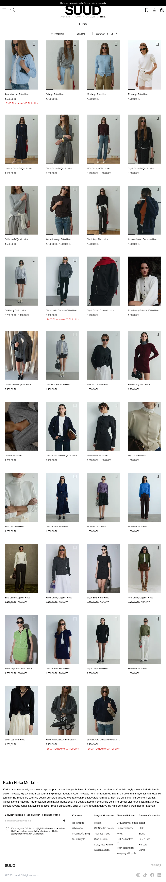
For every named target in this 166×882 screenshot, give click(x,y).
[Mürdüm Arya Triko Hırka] (103, 139)
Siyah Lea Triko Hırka (15, 739)
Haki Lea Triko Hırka (138, 668)
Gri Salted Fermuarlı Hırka (58, 384)
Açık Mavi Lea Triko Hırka (17, 94)
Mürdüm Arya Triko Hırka (99, 168)
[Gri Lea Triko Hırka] (21, 426)
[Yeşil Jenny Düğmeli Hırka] (144, 568)
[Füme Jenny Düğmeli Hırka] (62, 568)
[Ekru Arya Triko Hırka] (144, 65)
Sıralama (81, 34)
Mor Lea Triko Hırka (96, 526)
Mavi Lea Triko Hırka (138, 526)
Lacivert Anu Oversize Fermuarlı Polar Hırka (103, 739)
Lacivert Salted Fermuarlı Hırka (142, 239)
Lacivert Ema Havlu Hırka (58, 668)
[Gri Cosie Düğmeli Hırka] (21, 210)
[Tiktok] (145, 875)
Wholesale (77, 828)
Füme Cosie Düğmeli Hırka (59, 168)
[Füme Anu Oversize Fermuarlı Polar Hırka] (62, 710)
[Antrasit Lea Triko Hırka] (103, 355)
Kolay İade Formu (103, 844)
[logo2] (10, 865)
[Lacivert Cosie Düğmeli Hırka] (21, 139)
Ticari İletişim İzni (125, 847)
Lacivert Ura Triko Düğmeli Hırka (61, 455)
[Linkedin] (159, 875)
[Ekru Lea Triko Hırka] (21, 497)
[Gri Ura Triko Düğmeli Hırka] (21, 355)
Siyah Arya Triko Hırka (97, 239)
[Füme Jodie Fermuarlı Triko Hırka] (62, 281)
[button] (8, 89)
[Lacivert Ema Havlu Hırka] (62, 639)
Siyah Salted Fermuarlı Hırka (100, 310)
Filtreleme (59, 34)
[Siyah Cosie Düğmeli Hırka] (144, 139)
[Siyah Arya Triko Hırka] (103, 210)
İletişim (97, 822)
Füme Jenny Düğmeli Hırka (59, 597)
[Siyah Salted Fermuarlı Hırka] (103, 281)
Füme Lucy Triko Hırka (98, 455)
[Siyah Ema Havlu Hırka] (103, 568)
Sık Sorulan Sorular (104, 828)
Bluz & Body (145, 839)
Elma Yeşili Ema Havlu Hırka (18, 668)
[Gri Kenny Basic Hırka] (21, 281)
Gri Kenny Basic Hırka (15, 310)
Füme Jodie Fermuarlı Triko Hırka (61, 310)
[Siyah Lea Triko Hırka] (21, 710)
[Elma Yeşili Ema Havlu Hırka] (21, 639)
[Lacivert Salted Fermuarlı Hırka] (144, 210)
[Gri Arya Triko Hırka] (62, 65)
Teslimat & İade (102, 833)
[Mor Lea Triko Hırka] (103, 497)
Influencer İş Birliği (81, 833)
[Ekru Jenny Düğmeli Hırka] (21, 568)
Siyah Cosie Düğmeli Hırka (141, 168)
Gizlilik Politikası (125, 828)
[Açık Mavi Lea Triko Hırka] (21, 65)
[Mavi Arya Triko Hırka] (103, 65)
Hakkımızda (78, 822)
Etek (141, 828)
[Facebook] (152, 875)
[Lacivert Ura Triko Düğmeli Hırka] (62, 426)
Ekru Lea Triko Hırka (14, 526)
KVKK (120, 833)
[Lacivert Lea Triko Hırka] (62, 497)
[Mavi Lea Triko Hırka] (144, 497)
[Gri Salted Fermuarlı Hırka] (62, 355)
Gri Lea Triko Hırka (13, 455)
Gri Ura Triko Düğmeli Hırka (18, 384)
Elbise (142, 833)
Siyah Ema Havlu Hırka (98, 597)
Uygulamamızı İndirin (127, 822)
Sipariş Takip (100, 839)
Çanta (142, 849)
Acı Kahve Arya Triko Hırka (58, 239)
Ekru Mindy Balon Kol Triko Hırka (143, 310)
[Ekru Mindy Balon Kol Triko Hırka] (144, 281)
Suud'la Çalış (78, 839)
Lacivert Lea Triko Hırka (57, 526)
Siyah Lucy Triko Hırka (97, 668)
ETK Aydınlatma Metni (125, 841)
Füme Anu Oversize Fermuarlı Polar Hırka (62, 739)
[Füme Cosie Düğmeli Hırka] (62, 139)
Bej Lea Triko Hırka (137, 455)
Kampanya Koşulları (127, 853)
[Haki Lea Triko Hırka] (144, 639)
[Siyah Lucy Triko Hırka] (103, 639)
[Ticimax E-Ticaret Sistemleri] (156, 865)
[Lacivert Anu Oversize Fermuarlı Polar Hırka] (103, 710)
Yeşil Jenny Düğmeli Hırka (140, 597)
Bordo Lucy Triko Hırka (139, 384)
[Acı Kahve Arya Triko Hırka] (62, 210)
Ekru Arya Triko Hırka (138, 94)
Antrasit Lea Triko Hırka (98, 384)
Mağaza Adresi (102, 849)
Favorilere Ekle (34, 44)
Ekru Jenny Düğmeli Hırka (17, 597)
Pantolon (143, 844)
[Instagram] (138, 875)
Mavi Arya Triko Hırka (97, 94)
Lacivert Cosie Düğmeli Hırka (19, 168)
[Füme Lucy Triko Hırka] (103, 426)
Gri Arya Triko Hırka (55, 94)
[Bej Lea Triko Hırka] (144, 426)
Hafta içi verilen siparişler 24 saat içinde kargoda (83, 3)
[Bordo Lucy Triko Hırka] (144, 355)
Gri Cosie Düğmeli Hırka (16, 239)
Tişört (142, 822)
